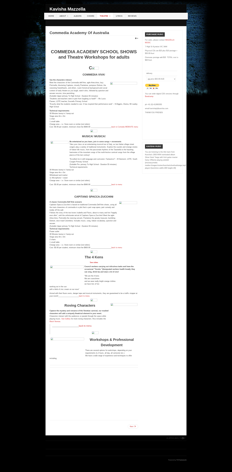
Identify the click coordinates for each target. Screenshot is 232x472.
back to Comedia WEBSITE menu (124, 127)
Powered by (177, 460)
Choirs (90, 16)
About (62, 16)
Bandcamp (149, 96)
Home (51, 16)
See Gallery (65, 319)
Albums (77, 16)
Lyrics (119, 16)
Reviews (132, 16)
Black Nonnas (55, 321)
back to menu (116, 184)
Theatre (104, 16)
